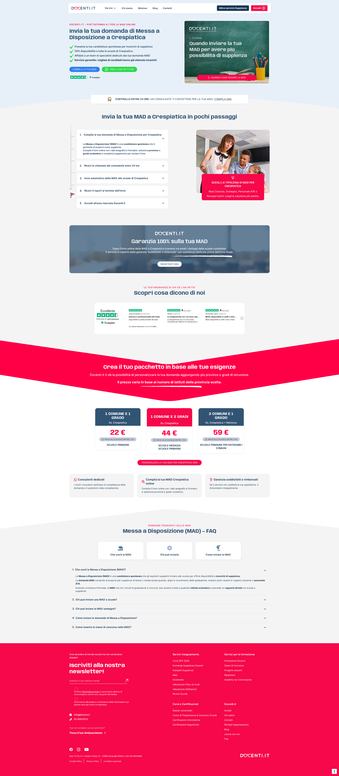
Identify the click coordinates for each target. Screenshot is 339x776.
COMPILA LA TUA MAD (84, 69)
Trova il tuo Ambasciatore (85, 732)
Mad (175, 675)
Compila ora (223, 99)
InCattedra (178, 679)
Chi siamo (127, 8)
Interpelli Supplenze (183, 670)
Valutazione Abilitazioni (185, 689)
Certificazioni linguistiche (186, 724)
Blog (155, 8)
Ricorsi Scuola (180, 694)
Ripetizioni (229, 675)
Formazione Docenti (234, 660)
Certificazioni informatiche (186, 720)
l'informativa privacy (91, 692)
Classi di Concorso (234, 665)
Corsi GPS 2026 (181, 660)
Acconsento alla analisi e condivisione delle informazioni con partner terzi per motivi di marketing (101, 703)
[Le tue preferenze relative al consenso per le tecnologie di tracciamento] (334, 771)
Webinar (143, 8)
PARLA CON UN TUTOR (122, 69)
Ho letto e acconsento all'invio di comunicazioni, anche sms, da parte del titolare (98, 693)
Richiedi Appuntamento (236, 724)
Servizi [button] (109, 8)
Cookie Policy (75, 761)
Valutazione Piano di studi (186, 684)
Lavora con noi (232, 734)
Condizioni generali (112, 761)
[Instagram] (79, 749)
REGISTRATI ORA (170, 264)
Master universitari (182, 710)
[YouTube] (86, 749)
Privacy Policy (92, 761)
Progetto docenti (233, 670)
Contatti (167, 8)
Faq (226, 739)
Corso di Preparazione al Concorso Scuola (195, 715)
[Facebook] (71, 749)
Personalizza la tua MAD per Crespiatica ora (169, 462)
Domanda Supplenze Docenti (188, 665)
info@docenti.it (82, 714)
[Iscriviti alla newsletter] (126, 680)
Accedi (227, 710)
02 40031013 (81, 719)
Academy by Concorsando (238, 679)
